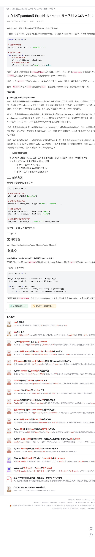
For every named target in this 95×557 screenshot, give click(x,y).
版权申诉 (66, 508)
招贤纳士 (45, 502)
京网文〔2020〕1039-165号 (56, 506)
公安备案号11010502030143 (21, 506)
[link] (7, 9)
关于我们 (37, 502)
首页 (7, 9)
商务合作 (53, 502)
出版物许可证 (74, 508)
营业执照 (83, 508)
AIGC (32, 21)
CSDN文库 (86, 500)
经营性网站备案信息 (72, 506)
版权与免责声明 (57, 508)
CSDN (78, 500)
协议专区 (70, 502)
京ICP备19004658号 (38, 506)
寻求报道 (62, 502)
